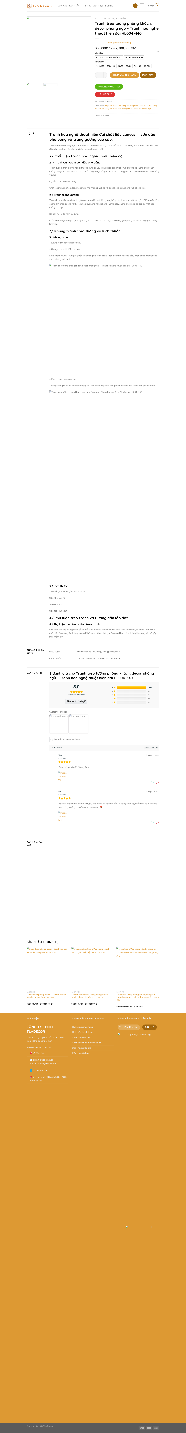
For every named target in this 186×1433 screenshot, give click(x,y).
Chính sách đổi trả (81, 1037)
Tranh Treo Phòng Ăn (103, 108)
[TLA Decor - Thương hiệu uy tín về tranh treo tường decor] (39, 6)
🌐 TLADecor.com (39, 1070)
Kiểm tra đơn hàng (81, 1053)
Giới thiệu (98, 5)
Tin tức (87, 5)
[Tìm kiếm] (130, 6)
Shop (111, 19)
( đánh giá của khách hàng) (118, 43)
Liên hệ (109, 5)
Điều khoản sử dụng (81, 1048)
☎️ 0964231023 (38, 1053)
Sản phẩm (74, 5)
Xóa (158, 51)
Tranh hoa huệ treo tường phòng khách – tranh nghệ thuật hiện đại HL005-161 (90, 996)
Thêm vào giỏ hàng (124, 75)
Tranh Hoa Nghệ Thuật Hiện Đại (125, 106)
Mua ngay (148, 75)
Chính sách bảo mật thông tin (86, 1043)
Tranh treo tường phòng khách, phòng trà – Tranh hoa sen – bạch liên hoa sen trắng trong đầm (137, 997)
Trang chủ (61, 5)
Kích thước (99, 62)
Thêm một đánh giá (76, 701)
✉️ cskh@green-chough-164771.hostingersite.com (43, 1062)
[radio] (109, 57)
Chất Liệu (99, 53)
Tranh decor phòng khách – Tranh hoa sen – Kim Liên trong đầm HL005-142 (47, 996)
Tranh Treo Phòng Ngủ (142, 108)
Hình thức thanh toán (82, 1032)
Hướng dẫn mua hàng (82, 1027)
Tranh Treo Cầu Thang (148, 106)
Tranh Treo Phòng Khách (122, 108)
